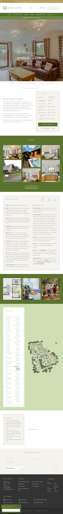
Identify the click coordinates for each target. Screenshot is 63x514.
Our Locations (17, 14)
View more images (31, 186)
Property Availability (47, 124)
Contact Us (51, 14)
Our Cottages (49, 482)
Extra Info (50, 83)
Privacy (34, 510)
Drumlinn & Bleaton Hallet (23, 481)
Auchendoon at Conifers (37, 481)
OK (11, 510)
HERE (46, 260)
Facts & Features (30, 83)
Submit (56, 469)
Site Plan (41, 83)
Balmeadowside (35, 484)
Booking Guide (40, 14)
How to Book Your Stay (56, 487)
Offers (26, 14)
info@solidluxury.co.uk (9, 489)
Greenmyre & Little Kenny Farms (23, 489)
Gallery (20, 83)
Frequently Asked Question (43, 262)
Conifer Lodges (21, 486)
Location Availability (31, 88)
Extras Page (43, 250)
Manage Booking (53, 7)
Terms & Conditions (39, 263)
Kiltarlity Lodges (21, 484)
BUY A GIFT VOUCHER (10, 1)
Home (9, 14)
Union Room (45, 510)
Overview (12, 83)
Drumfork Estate (35, 486)
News (32, 14)
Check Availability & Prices (31, 17)
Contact (55, 491)
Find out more (9, 507)
